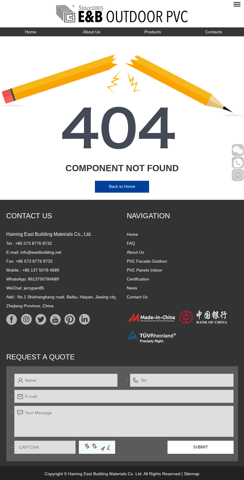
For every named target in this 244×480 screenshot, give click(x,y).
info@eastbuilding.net (41, 252)
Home (30, 31)
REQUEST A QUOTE (40, 357)
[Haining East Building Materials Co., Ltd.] (122, 13)
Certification (138, 279)
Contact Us (29, 216)
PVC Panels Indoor (144, 270)
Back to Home (122, 186)
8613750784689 (43, 279)
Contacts (213, 31)
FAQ (131, 243)
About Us (91, 31)
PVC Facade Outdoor (147, 261)
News (132, 288)
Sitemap (191, 473)
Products (152, 31)
